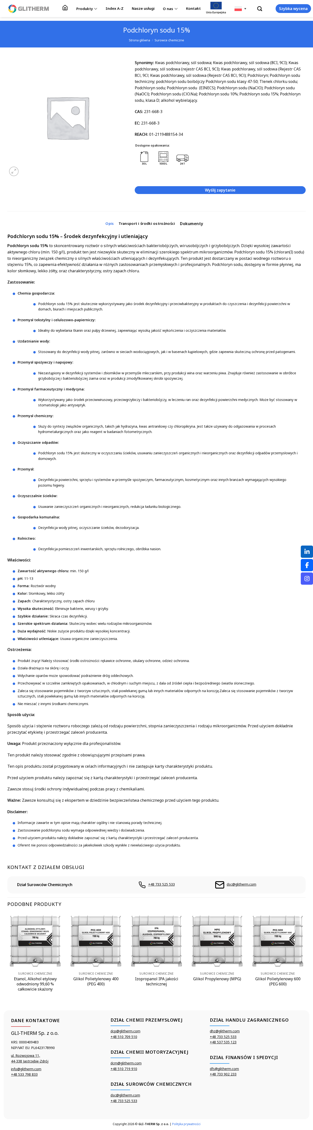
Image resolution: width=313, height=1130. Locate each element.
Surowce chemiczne (169, 40)
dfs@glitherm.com (224, 1068)
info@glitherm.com (26, 1069)
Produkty (84, 8)
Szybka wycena (293, 8)
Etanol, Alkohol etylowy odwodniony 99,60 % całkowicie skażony (35, 984)
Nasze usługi (143, 8)
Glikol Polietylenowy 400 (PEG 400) (96, 981)
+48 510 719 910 (124, 1068)
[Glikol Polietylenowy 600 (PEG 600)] (278, 941)
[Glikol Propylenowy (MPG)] (217, 941)
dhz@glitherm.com (225, 1031)
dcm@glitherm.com (126, 1063)
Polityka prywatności (186, 1124)
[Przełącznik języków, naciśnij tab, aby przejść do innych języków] (240, 8)
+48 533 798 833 (24, 1074)
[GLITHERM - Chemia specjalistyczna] (28, 8)
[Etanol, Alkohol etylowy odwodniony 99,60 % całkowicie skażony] (35, 941)
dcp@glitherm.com (125, 1031)
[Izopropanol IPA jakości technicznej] (156, 941)
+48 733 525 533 (161, 884)
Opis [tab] (109, 223)
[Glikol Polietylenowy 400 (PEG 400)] (96, 941)
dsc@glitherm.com (241, 884)
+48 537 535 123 (223, 1042)
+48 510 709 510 (124, 1036)
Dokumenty (191, 223)
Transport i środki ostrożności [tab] (147, 223)
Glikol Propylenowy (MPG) (217, 979)
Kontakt (193, 8)
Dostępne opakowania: (152, 145)
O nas (168, 8)
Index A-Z (114, 8)
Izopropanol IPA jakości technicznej (156, 981)
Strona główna (139, 40)
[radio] (144, 158)
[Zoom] (14, 171)
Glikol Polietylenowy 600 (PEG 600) (278, 981)
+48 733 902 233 (223, 1074)
